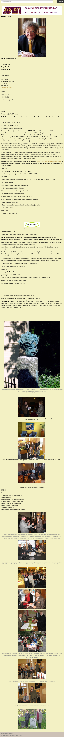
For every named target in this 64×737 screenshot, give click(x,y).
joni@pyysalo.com (6, 87)
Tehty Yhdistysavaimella (7, 733)
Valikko (61, 1)
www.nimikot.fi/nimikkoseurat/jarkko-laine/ (49, 161)
